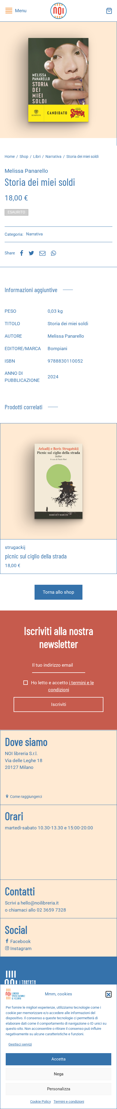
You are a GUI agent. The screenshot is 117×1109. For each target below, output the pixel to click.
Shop (24, 156)
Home (10, 156)
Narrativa (53, 156)
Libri (37, 156)
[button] (108, 994)
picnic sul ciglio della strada (36, 556)
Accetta (58, 1059)
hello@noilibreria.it (40, 903)
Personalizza (58, 1088)
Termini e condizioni (69, 1102)
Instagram (20, 948)
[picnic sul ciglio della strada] (58, 481)
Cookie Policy (40, 1102)
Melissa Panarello (26, 171)
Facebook (20, 941)
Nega (58, 1074)
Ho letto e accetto (62, 686)
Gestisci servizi (20, 1044)
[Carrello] (109, 11)
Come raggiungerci (25, 796)
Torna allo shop (58, 592)
